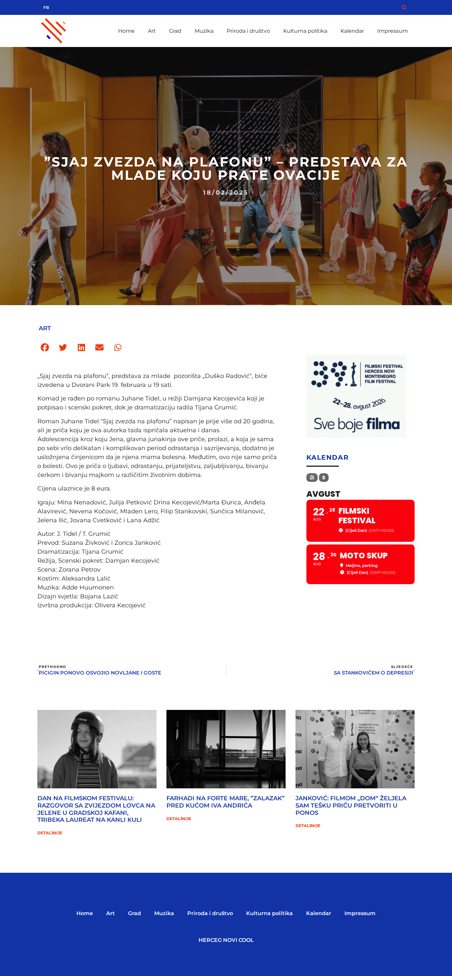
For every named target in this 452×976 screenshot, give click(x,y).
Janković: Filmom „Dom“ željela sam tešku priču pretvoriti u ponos (350, 805)
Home (126, 31)
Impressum (392, 31)
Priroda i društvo (248, 31)
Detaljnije (49, 832)
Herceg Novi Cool (226, 940)
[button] (44, 347)
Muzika (204, 31)
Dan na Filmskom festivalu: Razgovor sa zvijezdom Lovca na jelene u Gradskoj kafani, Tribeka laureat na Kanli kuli (96, 809)
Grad (175, 31)
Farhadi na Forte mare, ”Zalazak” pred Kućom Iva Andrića (225, 802)
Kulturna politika (305, 31)
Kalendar (352, 31)
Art (152, 31)
